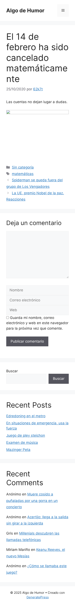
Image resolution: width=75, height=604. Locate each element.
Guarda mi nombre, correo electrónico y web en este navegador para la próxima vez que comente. (37, 323)
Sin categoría (23, 167)
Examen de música (22, 442)
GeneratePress (37, 597)
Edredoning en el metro (25, 416)
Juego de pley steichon (25, 435)
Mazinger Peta (18, 450)
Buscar (12, 371)
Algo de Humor (25, 10)
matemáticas (23, 174)
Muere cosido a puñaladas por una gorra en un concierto (32, 500)
